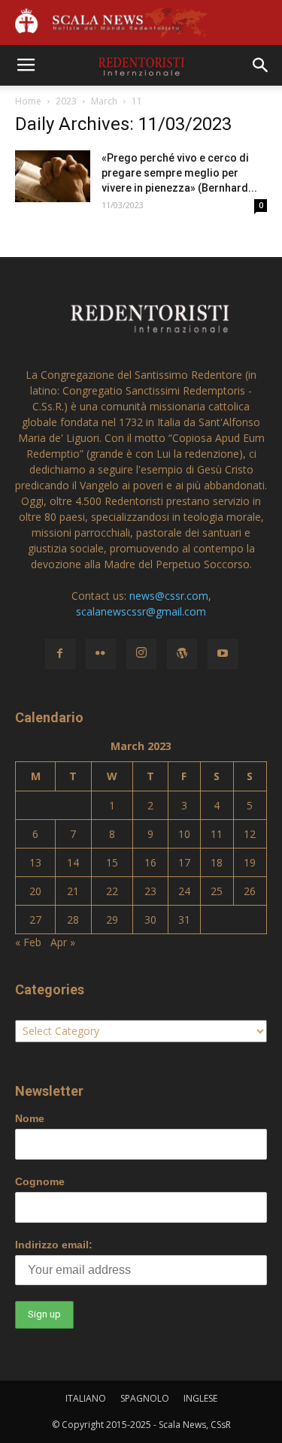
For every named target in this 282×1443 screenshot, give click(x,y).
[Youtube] (223, 654)
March (104, 101)
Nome (29, 1118)
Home (28, 101)
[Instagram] (141, 654)
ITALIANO (85, 1398)
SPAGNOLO (144, 1398)
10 (184, 834)
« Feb (28, 942)
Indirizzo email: (53, 1245)
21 (73, 891)
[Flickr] (101, 654)
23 (150, 891)
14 (73, 862)
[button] (261, 65)
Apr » (62, 942)
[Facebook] (60, 654)
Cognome (40, 1181)
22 (112, 891)
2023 (66, 101)
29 (112, 919)
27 (35, 919)
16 (150, 862)
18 (217, 862)
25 (217, 891)
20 (35, 891)
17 (184, 862)
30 (150, 919)
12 (250, 834)
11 (217, 834)
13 (35, 862)
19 (250, 862)
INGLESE (200, 1398)
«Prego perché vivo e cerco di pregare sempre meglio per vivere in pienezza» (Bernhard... (179, 173)
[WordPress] (182, 654)
